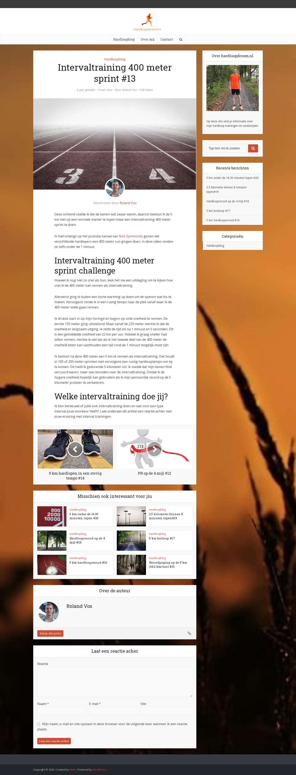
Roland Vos (129, 90)
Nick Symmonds (131, 236)
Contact (166, 39)
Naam (43, 704)
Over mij (147, 39)
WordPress (99, 769)
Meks (72, 769)
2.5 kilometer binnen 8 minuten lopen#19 (166, 516)
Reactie (42, 664)
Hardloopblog (124, 39)
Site (143, 704)
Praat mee (105, 90)
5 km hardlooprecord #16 (88, 562)
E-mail (95, 704)
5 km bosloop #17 (162, 538)
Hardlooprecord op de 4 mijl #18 (227, 201)
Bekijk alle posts (50, 633)
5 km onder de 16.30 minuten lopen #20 (83, 516)
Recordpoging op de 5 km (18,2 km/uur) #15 (168, 564)
